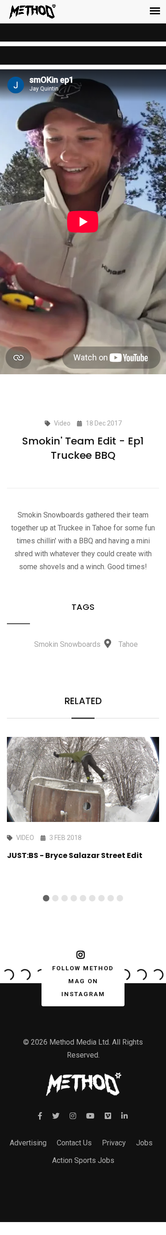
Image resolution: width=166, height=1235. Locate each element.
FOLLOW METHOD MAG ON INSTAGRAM (83, 981)
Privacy (114, 1142)
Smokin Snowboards (67, 644)
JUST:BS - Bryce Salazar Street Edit (74, 855)
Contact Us (74, 1142)
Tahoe (128, 644)
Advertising (28, 1142)
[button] (46, 898)
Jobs (144, 1142)
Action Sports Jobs (83, 1160)
